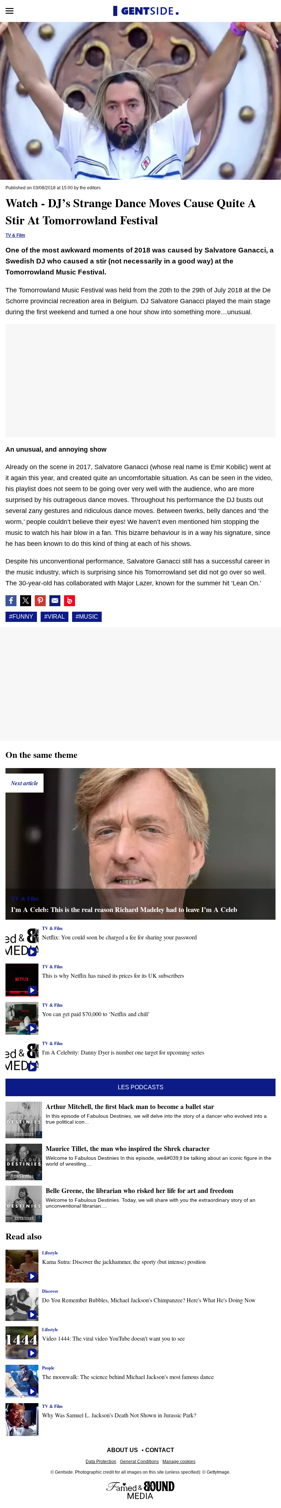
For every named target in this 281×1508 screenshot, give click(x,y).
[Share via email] (54, 600)
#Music (87, 617)
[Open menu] (9, 11)
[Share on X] (25, 600)
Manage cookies (178, 1461)
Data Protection (101, 1461)
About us (122, 1450)
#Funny (21, 617)
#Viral (54, 617)
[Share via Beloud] (69, 600)
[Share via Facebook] (10, 600)
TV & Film (15, 235)
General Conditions (139, 1461)
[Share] (40, 600)
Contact (159, 1450)
